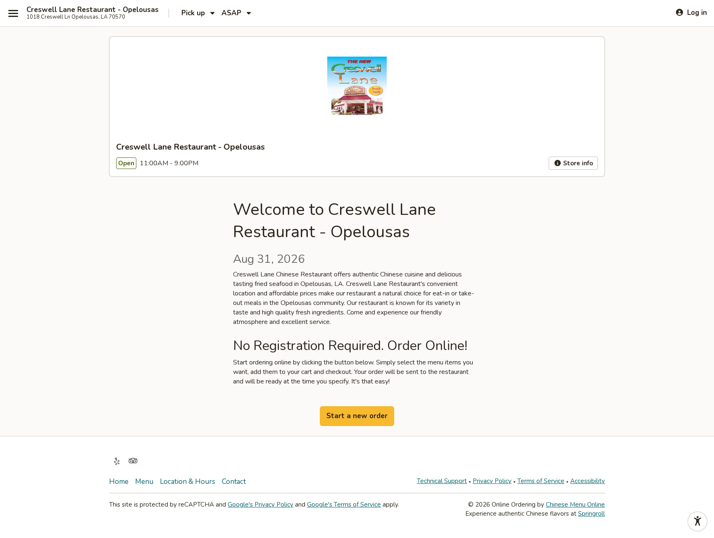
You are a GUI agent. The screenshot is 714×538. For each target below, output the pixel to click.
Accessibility (587, 481)
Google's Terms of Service (344, 504)
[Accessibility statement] (697, 521)
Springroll (591, 513)
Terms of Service (540, 481)
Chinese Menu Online (575, 504)
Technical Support (442, 481)
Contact (234, 481)
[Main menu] (13, 13)
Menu (144, 481)
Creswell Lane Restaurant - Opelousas (92, 10)
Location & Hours (187, 481)
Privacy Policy (492, 481)
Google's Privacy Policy (260, 504)
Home (119, 481)
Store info (577, 163)
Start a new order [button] (357, 416)
